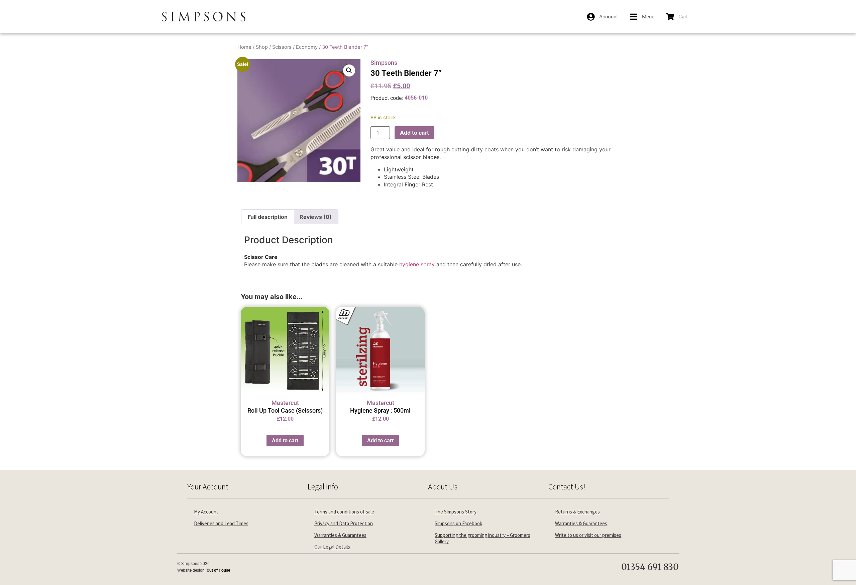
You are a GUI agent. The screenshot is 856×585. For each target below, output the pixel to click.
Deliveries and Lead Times (221, 523)
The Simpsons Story (455, 511)
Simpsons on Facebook (458, 523)
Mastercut (285, 402)
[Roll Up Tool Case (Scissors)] (285, 351)
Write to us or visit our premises (588, 535)
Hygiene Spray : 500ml (380, 410)
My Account (206, 511)
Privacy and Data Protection (343, 523)
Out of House (218, 570)
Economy (307, 47)
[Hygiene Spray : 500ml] (380, 351)
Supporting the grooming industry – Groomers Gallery (482, 538)
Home (244, 47)
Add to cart (414, 132)
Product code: (386, 98)
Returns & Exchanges (577, 511)
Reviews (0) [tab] (316, 216)
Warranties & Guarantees (340, 535)
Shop (262, 47)
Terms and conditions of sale (344, 511)
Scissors (282, 47)
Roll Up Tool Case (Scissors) (285, 410)
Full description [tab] (268, 216)
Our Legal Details (332, 547)
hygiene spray (417, 264)
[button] (349, 70)
